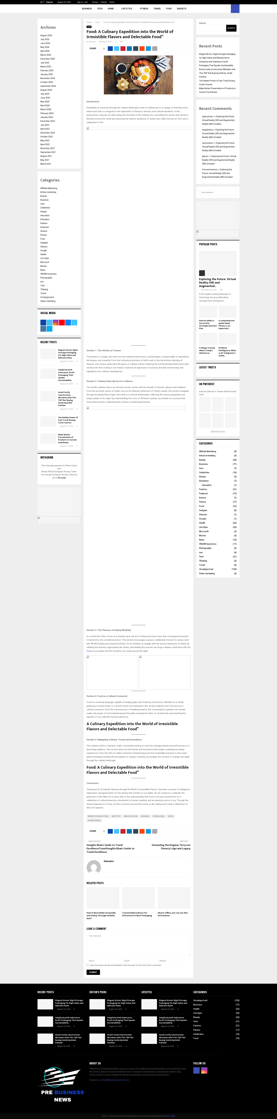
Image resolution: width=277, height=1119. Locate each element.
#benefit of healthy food (98, 816)
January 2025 (46, 74)
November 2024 (47, 78)
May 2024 (44, 101)
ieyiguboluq (207, 130)
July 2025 (44, 63)
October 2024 (46, 82)
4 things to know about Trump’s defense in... (207, 350)
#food (170, 816)
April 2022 (45, 144)
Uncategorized (47, 297)
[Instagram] (204, 1070)
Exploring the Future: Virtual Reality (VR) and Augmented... (217, 283)
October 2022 (46, 136)
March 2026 (45, 55)
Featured (44, 227)
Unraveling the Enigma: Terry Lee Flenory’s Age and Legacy (171, 847)
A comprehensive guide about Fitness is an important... (227, 324)
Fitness (144, 8)
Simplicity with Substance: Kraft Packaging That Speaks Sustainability (66, 375)
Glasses (43, 246)
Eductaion (44, 219)
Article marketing (48, 192)
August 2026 (46, 35)
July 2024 (44, 94)
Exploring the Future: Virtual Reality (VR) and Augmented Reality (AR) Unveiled (218, 120)
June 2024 (45, 98)
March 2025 (45, 66)
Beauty (43, 196)
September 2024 (48, 86)
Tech (100, 8)
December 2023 (47, 121)
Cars (42, 204)
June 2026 (45, 43)
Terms (111, 2)
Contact (104, 2)
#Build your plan (130, 816)
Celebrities (45, 208)
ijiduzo (205, 156)
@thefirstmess (218, 431)
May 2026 (44, 47)
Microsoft (44, 262)
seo (42, 281)
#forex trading (94, 820)
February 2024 (47, 113)
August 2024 (46, 90)
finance (43, 231)
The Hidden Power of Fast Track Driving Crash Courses (68, 420)
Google (43, 250)
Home (111, 8)
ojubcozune (207, 116)
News (42, 270)
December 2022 (47, 133)
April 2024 (45, 105)
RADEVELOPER (169, 1116)
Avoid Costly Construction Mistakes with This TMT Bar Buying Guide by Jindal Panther (67, 399)
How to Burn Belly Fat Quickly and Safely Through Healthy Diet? (101, 915)
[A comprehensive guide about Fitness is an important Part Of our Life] (228, 312)
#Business (145, 816)
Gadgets (181, 8)
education (44, 215)
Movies (43, 266)
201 (221, 290)
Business (87, 8)
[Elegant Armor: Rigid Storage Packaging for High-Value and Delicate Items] (48, 354)
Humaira (92, 42)
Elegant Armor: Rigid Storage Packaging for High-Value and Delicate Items (68, 354)
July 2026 (44, 39)
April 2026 (45, 51)
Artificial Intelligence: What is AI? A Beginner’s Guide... (227, 351)
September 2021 (48, 152)
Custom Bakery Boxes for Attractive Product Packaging (137, 914)
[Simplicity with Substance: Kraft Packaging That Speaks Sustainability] (48, 374)
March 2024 (45, 109)
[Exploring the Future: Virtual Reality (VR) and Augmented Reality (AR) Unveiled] (218, 263)
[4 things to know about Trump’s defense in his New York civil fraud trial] (208, 339)
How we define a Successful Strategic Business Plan (208, 324)
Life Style (126, 8)
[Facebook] (196, 1070)
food (176, 107)
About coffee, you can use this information (173, 914)
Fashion (43, 223)
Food (169, 8)
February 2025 (47, 70)
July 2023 (44, 125)
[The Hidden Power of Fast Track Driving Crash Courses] (48, 421)
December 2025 (47, 59)
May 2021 (44, 160)
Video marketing (47, 301)
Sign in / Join (82, 2)
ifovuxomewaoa (209, 169)
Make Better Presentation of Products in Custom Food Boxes (67, 438)
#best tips (116, 816)
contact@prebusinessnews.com (114, 1080)
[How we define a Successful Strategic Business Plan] (208, 312)
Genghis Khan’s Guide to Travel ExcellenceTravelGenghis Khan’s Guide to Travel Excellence (110, 848)
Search (202, 23)
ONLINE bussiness (48, 274)
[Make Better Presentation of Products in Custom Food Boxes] (48, 438)
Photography (46, 278)
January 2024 (46, 117)
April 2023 (45, 129)
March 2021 (45, 164)
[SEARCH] (234, 192)
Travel (157, 8)
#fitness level (158, 816)
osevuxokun (207, 143)
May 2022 (44, 140)
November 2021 (47, 148)
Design (43, 211)
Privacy (95, 2)
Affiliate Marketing (48, 188)
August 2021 (46, 156)
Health (43, 254)
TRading (44, 289)
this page (62, 477)
